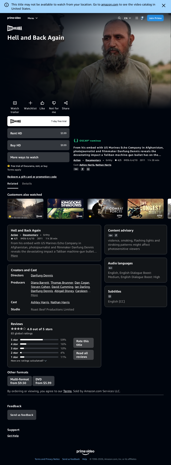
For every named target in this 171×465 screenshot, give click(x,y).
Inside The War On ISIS (25, 209)
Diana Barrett (40, 282)
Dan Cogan (82, 282)
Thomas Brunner (62, 282)
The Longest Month (146, 209)
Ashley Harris (86, 164)
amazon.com (109, 4)
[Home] (14, 18)
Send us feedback (71, 459)
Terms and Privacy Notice (47, 459)
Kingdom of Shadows (65, 209)
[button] (29, 361)
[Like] (42, 102)
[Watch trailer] (15, 102)
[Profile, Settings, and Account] (142, 18)
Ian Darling (82, 286)
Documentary (93, 160)
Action (77, 160)
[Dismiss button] (163, 6)
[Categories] (137, 18)
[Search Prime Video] (119, 18)
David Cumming (62, 286)
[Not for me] (54, 102)
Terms (67, 391)
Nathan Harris (103, 164)
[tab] (12, 183)
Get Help (13, 435)
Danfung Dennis (42, 275)
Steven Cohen (40, 286)
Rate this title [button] (82, 342)
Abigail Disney (64, 291)
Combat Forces (106, 209)
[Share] (65, 102)
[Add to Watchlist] (30, 102)
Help (84, 459)
